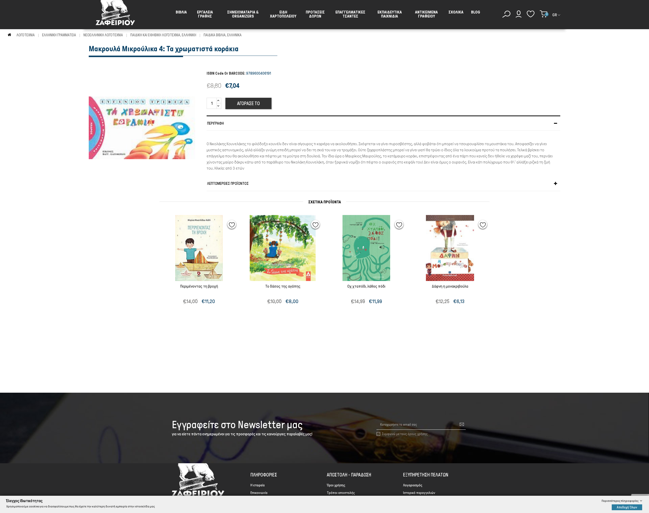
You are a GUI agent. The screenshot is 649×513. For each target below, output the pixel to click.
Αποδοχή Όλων (627, 507)
